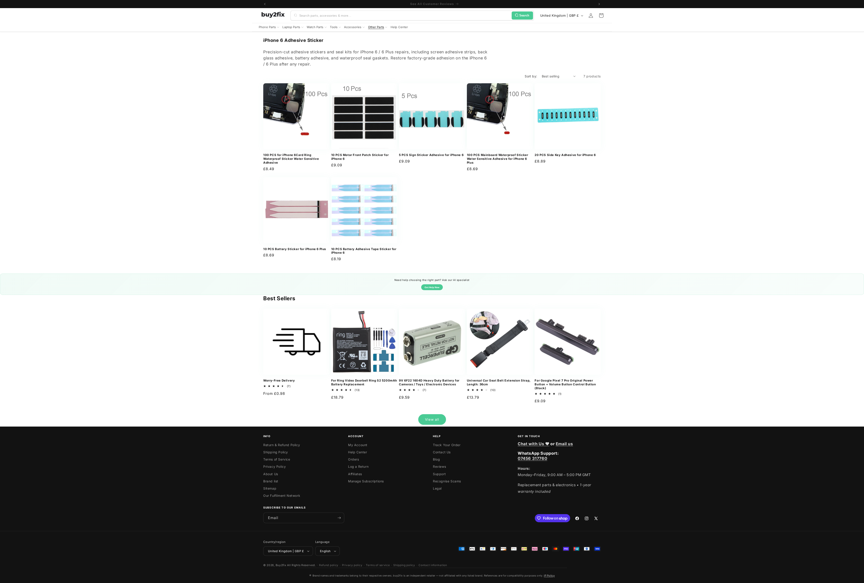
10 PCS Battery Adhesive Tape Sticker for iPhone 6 (363, 251)
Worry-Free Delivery (279, 380)
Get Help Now (432, 287)
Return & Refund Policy (281, 445)
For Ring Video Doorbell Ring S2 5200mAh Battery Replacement (364, 382)
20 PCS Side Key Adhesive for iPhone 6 (565, 155)
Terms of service (378, 565)
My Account (357, 445)
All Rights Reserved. (301, 565)
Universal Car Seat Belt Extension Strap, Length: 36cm (499, 382)
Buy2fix (281, 565)
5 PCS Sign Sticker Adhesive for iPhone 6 (431, 155)
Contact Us (442, 452)
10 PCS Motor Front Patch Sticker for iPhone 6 (360, 156)
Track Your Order (447, 445)
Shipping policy (404, 565)
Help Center (357, 452)
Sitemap (269, 488)
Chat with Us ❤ (533, 443)
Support (439, 474)
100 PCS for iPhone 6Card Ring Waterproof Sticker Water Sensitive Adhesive (291, 158)
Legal (437, 488)
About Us (270, 474)
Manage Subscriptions (366, 481)
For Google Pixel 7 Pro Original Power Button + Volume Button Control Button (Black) (565, 384)
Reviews (439, 466)
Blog (436, 459)
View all (432, 419)
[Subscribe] (339, 518)
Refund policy (328, 565)
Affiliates (355, 474)
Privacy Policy (274, 466)
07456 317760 (532, 458)
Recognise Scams (447, 481)
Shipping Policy (275, 452)
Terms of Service (276, 459)
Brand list (270, 481)
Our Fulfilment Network (281, 495)
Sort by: (531, 76)
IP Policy (549, 575)
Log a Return (358, 466)
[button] (601, 15)
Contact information (432, 565)
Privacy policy (352, 565)
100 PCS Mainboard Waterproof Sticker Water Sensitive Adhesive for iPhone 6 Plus (497, 158)
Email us (564, 443)
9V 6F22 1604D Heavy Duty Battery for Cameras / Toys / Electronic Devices (429, 382)
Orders (353, 459)
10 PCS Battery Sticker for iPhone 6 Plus (294, 249)
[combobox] (404, 15)
